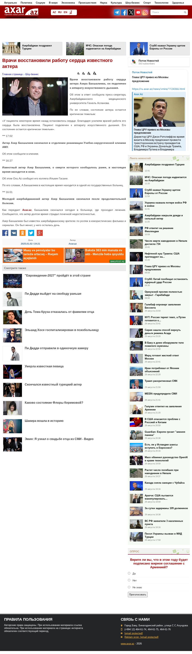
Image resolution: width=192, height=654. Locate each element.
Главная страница (12, 74)
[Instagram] (145, 14)
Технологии (161, 2)
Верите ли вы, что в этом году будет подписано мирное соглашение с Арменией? (159, 563)
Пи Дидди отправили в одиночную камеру (56, 348)
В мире (53, 2)
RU (60, 12)
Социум (40, 2)
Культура (116, 2)
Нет (135, 580)
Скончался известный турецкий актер (53, 384)
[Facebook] (124, 14)
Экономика (68, 2)
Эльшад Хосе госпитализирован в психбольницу (62, 330)
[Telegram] (117, 14)
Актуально (10, 2)
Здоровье (178, 2)
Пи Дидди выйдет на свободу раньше (53, 293)
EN (65, 12)
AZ (54, 12)
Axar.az (27, 209)
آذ (70, 13)
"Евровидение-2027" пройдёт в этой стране (58, 275)
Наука (103, 2)
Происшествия (87, 2)
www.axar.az (127, 643)
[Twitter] (131, 14)
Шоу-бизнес (132, 2)
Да (134, 573)
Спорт (147, 2)
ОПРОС (134, 551)
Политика (26, 2)
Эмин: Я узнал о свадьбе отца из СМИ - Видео (59, 439)
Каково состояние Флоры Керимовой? (54, 402)
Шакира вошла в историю (44, 420)
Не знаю (137, 587)
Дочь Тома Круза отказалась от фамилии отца (59, 311)
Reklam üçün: (141, 637)
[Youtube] (138, 14)
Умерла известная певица (44, 366)
